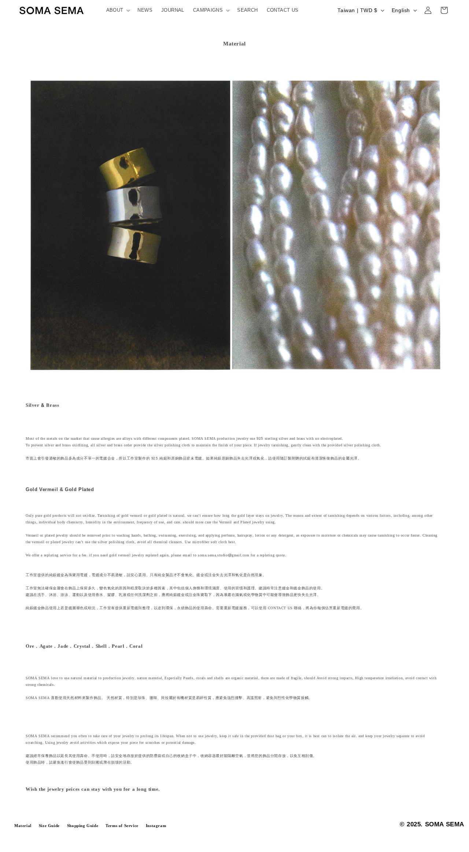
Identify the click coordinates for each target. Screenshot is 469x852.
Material (23, 825)
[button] (117, 10)
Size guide (49, 825)
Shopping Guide (82, 825)
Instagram (156, 825)
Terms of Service (122, 825)
